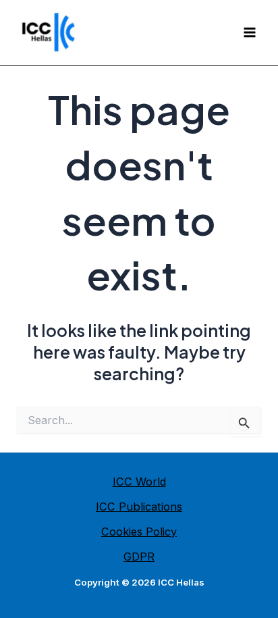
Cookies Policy (139, 531)
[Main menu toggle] (249, 33)
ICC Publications (139, 506)
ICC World (139, 481)
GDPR (139, 556)
